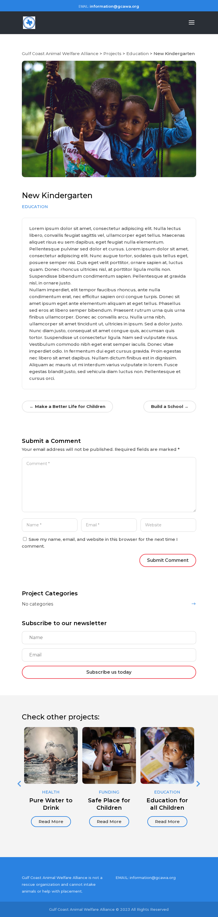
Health (51, 792)
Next (197, 783)
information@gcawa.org (153, 877)
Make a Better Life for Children (67, 406)
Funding (109, 792)
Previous (19, 783)
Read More (51, 821)
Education (35, 206)
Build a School (169, 406)
